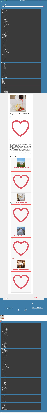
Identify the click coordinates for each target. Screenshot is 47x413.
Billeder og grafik (25, 309)
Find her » (21, 204)
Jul (1, 402)
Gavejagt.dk (3, 4)
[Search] (43, 6)
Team (18, 308)
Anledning (2, 322)
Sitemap (25, 310)
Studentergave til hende (7, 24)
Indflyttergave (5, 33)
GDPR (25, 308)
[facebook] (3, 309)
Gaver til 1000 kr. (4, 84)
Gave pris (2, 394)
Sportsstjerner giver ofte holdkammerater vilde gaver (36, 307)
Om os (38, 0)
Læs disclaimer (26, 0)
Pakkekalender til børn (6, 92)
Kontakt (40, 0)
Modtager (2, 348)
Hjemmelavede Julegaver (6, 88)
